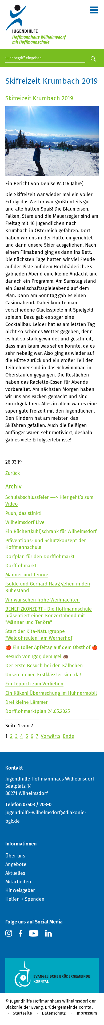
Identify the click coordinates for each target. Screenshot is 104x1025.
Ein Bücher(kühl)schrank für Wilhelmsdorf (51, 531)
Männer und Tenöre (26, 575)
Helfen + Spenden (25, 899)
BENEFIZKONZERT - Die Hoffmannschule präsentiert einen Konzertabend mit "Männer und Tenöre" (48, 615)
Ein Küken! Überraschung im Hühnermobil (51, 693)
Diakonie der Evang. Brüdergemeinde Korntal (49, 1007)
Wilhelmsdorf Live (25, 522)
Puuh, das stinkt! (23, 513)
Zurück (12, 473)
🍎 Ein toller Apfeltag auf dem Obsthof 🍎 (51, 647)
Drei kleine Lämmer (26, 702)
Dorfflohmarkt (21, 566)
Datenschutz (54, 1013)
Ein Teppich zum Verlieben (34, 684)
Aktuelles (15, 873)
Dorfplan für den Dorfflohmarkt (40, 557)
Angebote (15, 864)
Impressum (86, 1013)
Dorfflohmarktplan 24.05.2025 (37, 711)
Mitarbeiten (18, 882)
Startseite (22, 1013)
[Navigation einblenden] (94, 11)
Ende (68, 736)
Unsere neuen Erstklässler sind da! (43, 675)
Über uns (15, 856)
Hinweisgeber (20, 890)
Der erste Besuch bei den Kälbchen (44, 666)
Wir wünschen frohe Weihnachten (42, 600)
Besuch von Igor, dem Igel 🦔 (37, 656)
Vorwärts (50, 736)
